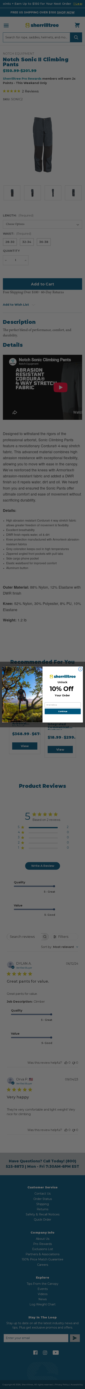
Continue (62, 711)
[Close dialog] (80, 669)
